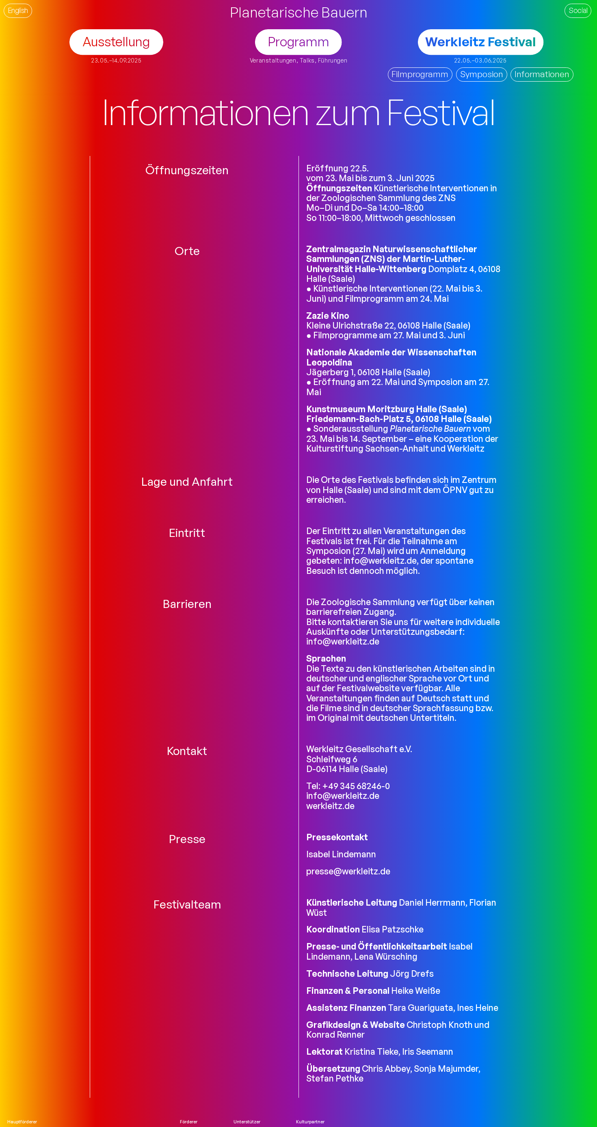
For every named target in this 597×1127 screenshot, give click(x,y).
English (18, 10)
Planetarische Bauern (299, 12)
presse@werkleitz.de (348, 871)
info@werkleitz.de (380, 560)
